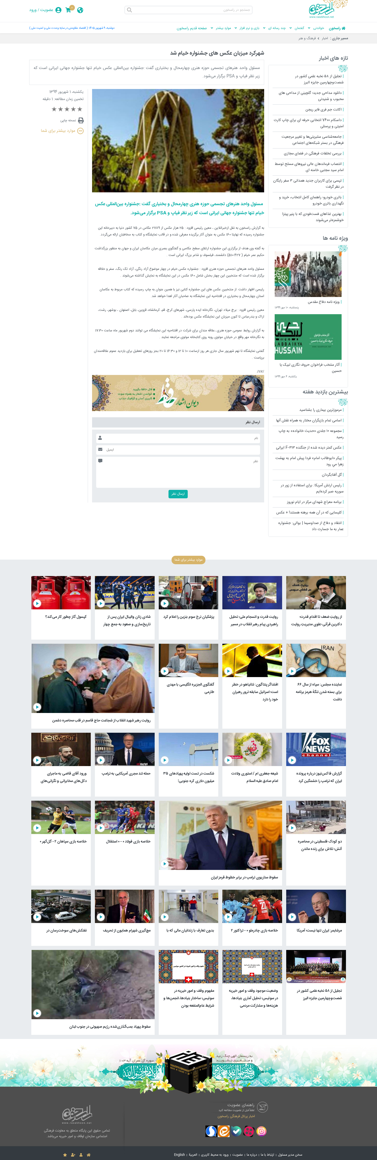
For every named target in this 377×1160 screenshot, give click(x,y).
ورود (33, 10)
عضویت (46, 10)
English (179, 1155)
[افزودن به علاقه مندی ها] (65, 1155)
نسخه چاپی (68, 120)
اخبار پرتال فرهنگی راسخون (236, 1116)
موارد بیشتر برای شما (58, 130)
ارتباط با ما (267, 1155)
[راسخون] (328, 17)
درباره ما (252, 1155)
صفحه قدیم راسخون (192, 28)
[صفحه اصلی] (89, 1155)
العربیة (193, 1155)
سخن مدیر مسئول (290, 1155)
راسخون (335, 28)
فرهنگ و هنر (307, 38)
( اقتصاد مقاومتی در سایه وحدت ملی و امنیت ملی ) (58, 28)
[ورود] (81, 1155)
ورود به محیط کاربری (215, 1155)
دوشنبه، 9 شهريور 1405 (101, 28)
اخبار (325, 38)
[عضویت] (73, 1155)
